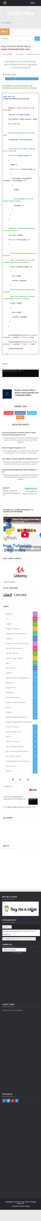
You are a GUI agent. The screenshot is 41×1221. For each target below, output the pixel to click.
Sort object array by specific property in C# (19, 459)
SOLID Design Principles (15, 746)
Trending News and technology (17, 761)
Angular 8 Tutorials (13, 629)
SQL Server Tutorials (13, 756)
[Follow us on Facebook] (4, 1100)
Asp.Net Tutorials (12, 653)
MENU (33, 3)
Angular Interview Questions (16, 633)
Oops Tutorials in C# (13, 732)
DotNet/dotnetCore (13, 697)
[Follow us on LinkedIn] (17, 1100)
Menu (6, 32)
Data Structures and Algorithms (27, 79)
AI (6, 619)
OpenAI (8, 737)
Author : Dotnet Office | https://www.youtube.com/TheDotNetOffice (27, 392)
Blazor (8, 663)
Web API (9, 771)
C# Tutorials (10, 79)
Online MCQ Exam (12, 727)
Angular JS (9, 638)
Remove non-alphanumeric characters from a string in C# (14, 798)
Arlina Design (25, 1206)
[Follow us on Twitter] (8, 1100)
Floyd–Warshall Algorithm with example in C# (19, 471)
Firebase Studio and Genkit (16, 702)
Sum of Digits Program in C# (13, 448)
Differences (10, 692)
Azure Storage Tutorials (14, 658)
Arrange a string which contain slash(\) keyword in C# (11, 493)
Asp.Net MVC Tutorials (14, 648)
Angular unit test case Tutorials (17, 643)
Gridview (9, 712)
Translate (19, 953)
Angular (8, 624)
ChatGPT (9, 673)
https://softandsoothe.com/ (15, 49)
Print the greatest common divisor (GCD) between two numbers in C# (19, 433)
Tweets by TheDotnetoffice (12, 1010)
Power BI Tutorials (13, 741)
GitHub (8, 707)
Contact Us (7, 786)
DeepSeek (9, 683)
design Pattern (11, 688)
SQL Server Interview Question (17, 751)
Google (9, 413)
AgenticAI (9, 614)
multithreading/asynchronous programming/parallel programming (19, 719)
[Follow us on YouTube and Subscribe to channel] (12, 1100)
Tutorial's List (11, 766)
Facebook (21, 413)
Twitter (32, 413)
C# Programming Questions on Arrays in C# (19, 807)
